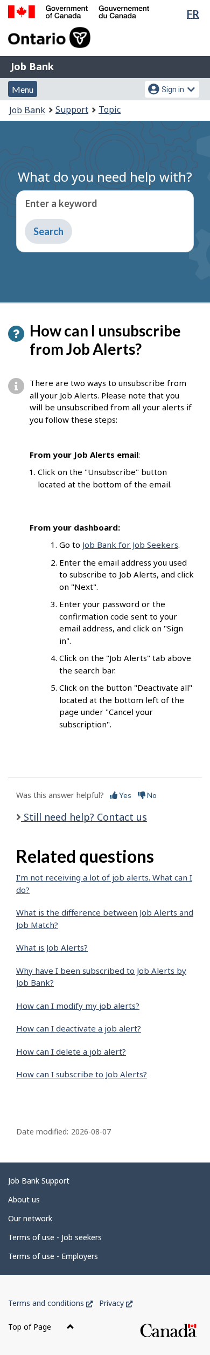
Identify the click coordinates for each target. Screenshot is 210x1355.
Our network (30, 1218)
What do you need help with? (105, 176)
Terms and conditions (50, 1303)
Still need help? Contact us (84, 816)
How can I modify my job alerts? (77, 1005)
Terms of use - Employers (53, 1256)
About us (24, 1199)
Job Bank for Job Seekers (130, 544)
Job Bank (32, 66)
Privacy (115, 1303)
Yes (124, 795)
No (151, 795)
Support (71, 109)
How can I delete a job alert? (71, 1051)
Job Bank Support (38, 1180)
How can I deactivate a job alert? (78, 1028)
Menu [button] (22, 89)
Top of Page (30, 1327)
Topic (110, 109)
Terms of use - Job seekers (55, 1237)
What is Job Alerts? (52, 947)
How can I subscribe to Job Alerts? (81, 1074)
